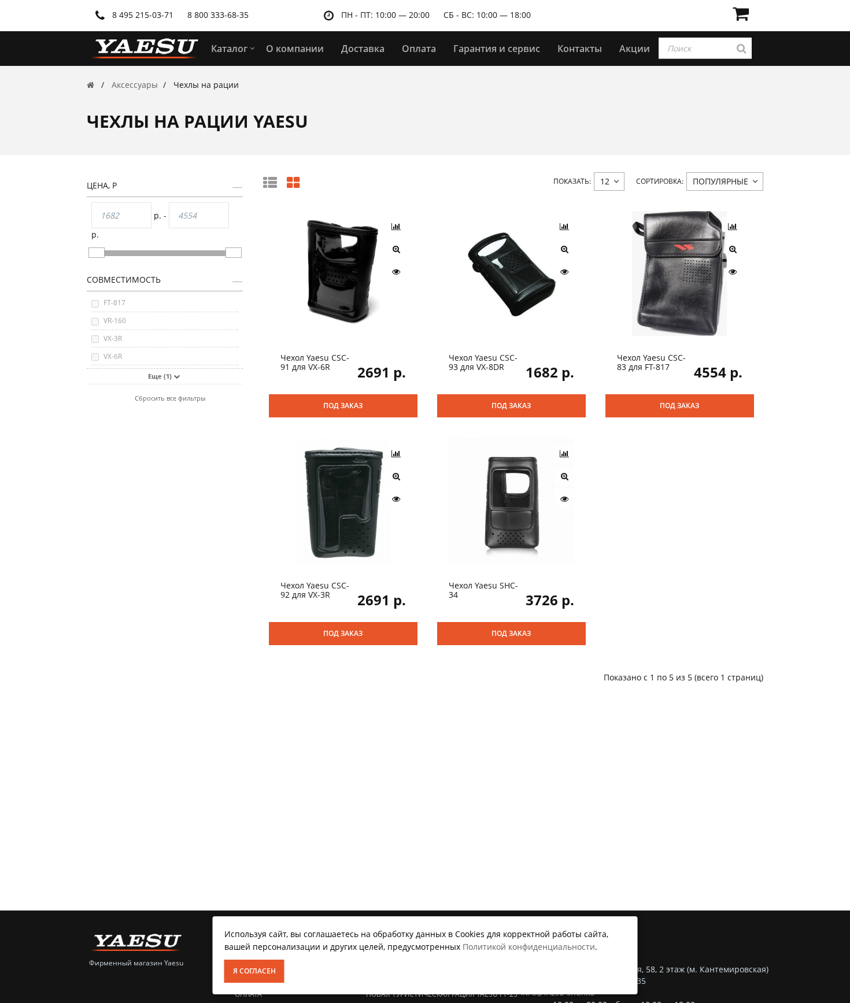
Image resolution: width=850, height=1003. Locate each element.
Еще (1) (160, 376)
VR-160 (115, 320)
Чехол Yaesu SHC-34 (483, 589)
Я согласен (254, 971)
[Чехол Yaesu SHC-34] (511, 500)
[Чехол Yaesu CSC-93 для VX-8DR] (511, 272)
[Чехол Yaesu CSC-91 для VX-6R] (343, 272)
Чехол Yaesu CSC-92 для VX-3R (314, 589)
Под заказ (343, 405)
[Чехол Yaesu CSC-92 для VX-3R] (343, 500)
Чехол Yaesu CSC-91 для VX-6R (314, 362)
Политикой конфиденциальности (529, 946)
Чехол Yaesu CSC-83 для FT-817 (651, 362)
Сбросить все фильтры (170, 398)
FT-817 (114, 303)
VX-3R (113, 338)
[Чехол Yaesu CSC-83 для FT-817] (679, 272)
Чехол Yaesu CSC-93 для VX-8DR (483, 362)
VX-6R (113, 356)
